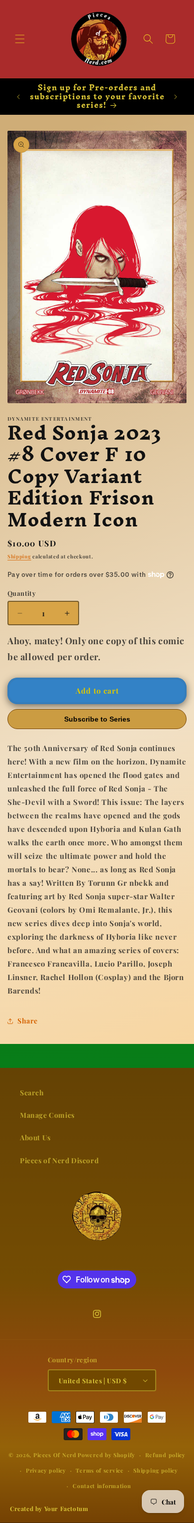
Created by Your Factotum (49, 1509)
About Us (35, 1137)
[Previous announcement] (18, 97)
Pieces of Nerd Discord (59, 1160)
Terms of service (99, 1470)
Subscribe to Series (97, 719)
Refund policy (165, 1455)
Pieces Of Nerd (55, 1455)
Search (32, 1092)
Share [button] (27, 1020)
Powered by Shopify (106, 1455)
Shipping (19, 556)
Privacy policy (46, 1470)
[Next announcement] (176, 97)
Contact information (102, 1486)
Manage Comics (47, 1115)
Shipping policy (155, 1470)
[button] (20, 39)
